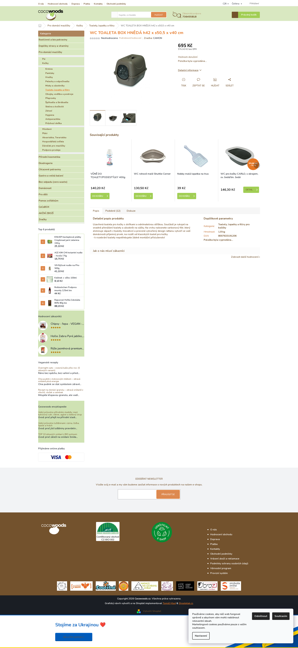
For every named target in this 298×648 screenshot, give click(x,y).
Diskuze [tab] (131, 210)
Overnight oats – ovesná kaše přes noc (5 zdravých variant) (59, 369)
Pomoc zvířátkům (48, 200)
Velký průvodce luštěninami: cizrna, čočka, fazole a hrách (58, 424)
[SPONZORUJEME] (123, 585)
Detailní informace (188, 70)
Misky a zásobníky (54, 85)
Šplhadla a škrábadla (56, 102)
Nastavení (201, 636)
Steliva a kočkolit (54, 106)
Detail (249, 189)
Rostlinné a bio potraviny (53, 39)
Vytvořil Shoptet (152, 611)
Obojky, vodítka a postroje (59, 94)
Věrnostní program (220, 568)
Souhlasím (281, 616)
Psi (43, 58)
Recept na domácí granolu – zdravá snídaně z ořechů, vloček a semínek (60, 391)
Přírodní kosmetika (49, 157)
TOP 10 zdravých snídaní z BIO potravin (57, 434)
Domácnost (45, 188)
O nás (41, 3)
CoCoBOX (44, 207)
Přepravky (50, 98)
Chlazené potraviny (50, 169)
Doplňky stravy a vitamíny (54, 45)
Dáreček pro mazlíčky (53, 145)
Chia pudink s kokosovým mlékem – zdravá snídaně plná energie (59, 380)
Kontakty (98, 3)
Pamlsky (49, 73)
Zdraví (48, 110)
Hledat (159, 14)
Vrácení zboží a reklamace (224, 558)
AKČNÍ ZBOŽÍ (46, 213)
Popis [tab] (96, 210)
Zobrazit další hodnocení (244, 256)
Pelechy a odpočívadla (57, 81)
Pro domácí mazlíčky (50, 52)
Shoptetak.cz (186, 603)
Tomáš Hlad (169, 603)
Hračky (49, 77)
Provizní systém (219, 573)
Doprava (75, 3)
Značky (43, 219)
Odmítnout (260, 616)
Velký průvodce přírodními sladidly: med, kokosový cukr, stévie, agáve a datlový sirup (60, 413)
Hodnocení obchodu (58, 3)
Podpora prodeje (51, 150)
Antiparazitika (52, 119)
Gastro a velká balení (51, 175)
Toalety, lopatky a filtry (57, 89)
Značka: (153, 38)
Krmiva (49, 68)
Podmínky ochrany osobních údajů (229, 563)
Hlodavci (47, 129)
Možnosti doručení (187, 57)
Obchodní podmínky (116, 3)
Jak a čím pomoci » (73, 637)
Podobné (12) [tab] (112, 210)
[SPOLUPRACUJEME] (81, 585)
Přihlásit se (168, 494)
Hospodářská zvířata (53, 141)
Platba (87, 3)
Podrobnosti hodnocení (130, 38)
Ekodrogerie (46, 163)
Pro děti (43, 194)
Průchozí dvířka (53, 123)
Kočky (45, 63)
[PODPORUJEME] (62, 585)
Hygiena (49, 115)
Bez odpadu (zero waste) (53, 182)
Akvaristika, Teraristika (54, 137)
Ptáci (44, 133)
